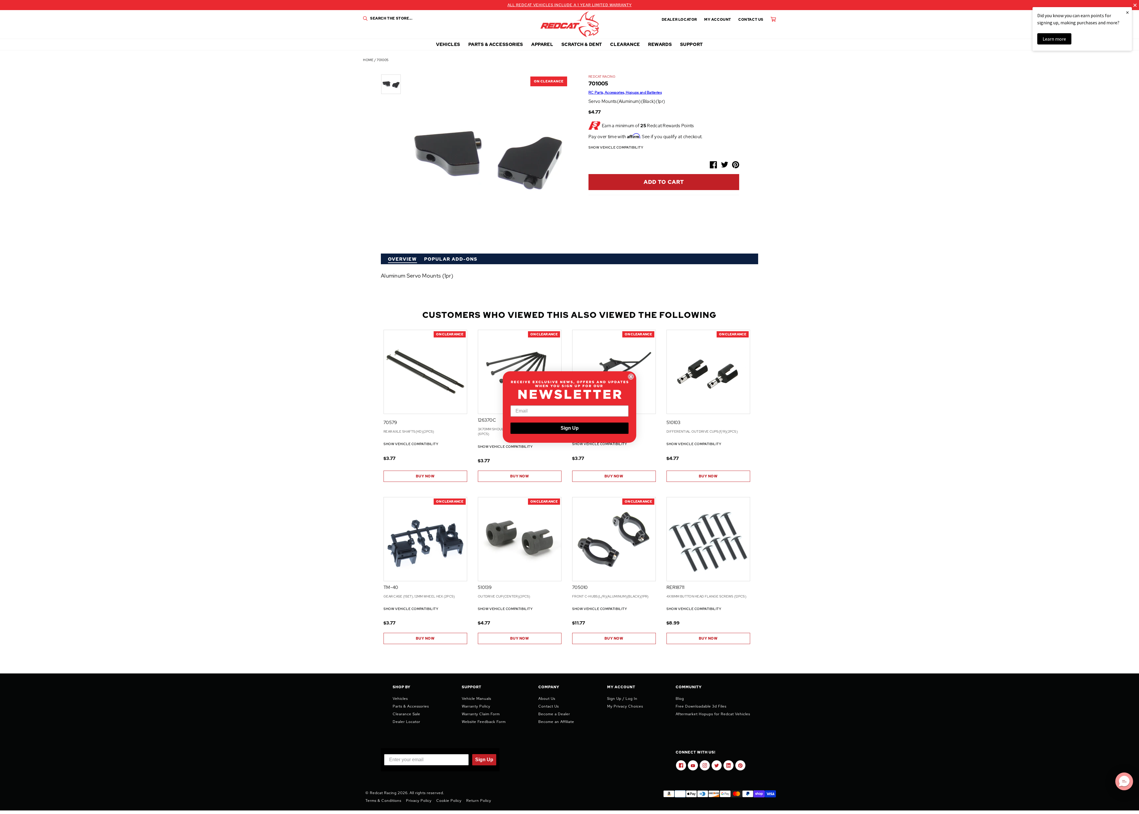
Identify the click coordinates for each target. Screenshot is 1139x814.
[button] (1124, 781)
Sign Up (570, 428)
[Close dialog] (631, 377)
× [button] (1127, 12)
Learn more (1054, 39)
